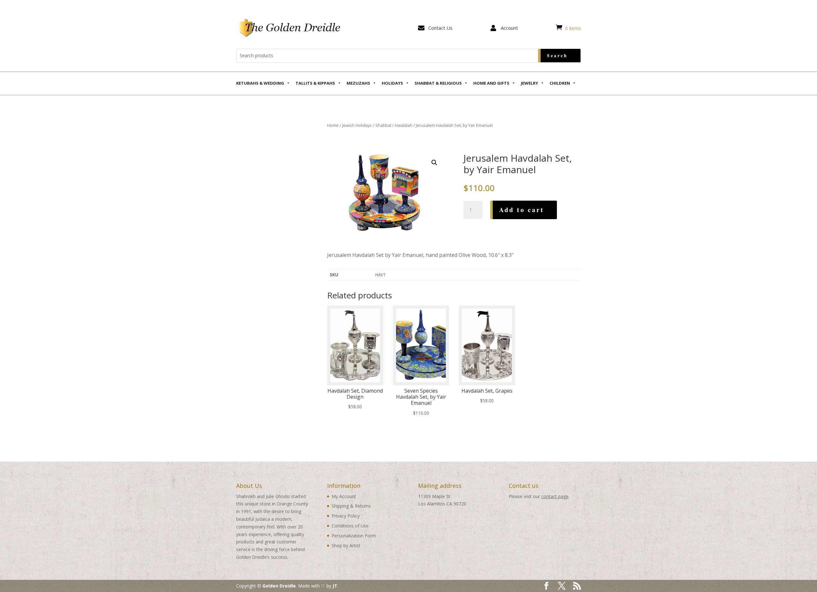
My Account (344, 496)
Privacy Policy (346, 516)
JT (335, 586)
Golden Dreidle (279, 586)
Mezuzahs (358, 83)
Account (509, 28)
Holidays (392, 83)
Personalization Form (354, 536)
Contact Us (440, 28)
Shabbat (383, 125)
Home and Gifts (491, 83)
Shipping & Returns (351, 506)
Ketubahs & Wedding (260, 83)
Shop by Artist (346, 545)
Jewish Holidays (357, 125)
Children (560, 83)
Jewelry (529, 83)
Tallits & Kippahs (315, 83)
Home (333, 125)
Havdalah (403, 125)
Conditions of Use (350, 526)
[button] (434, 162)
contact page (554, 496)
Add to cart (521, 209)
